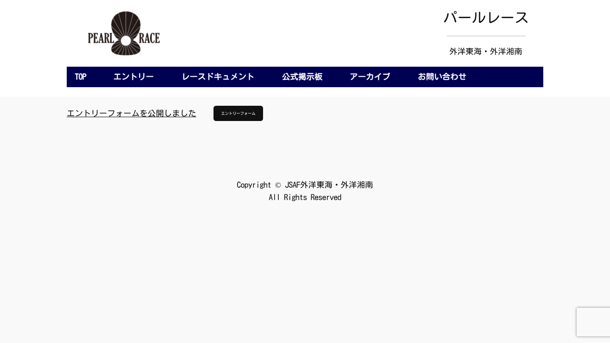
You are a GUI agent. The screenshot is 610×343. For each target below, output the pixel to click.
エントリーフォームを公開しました (131, 113)
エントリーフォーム (238, 113)
